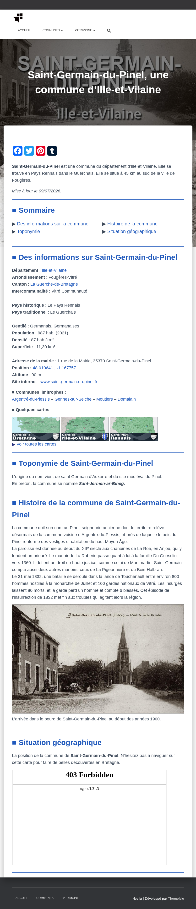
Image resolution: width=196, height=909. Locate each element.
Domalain (127, 399)
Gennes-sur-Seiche (73, 399)
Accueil (24, 30)
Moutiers (104, 399)
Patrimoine (84, 30)
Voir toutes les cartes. (37, 444)
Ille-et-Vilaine (54, 270)
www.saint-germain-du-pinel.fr (68, 381)
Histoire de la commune (132, 223)
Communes (51, 30)
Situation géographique (131, 231)
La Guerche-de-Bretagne (54, 284)
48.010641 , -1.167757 (54, 367)
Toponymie (28, 231)
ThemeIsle (176, 898)
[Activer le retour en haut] (186, 899)
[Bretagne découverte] (17, 18)
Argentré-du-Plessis (31, 399)
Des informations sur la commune (52, 223)
